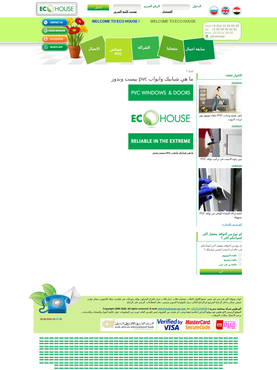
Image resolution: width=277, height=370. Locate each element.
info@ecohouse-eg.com (172, 308)
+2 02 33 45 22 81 (224, 29)
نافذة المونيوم (229, 255)
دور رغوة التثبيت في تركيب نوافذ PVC (221, 159)
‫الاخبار (238, 75)
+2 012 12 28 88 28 (225, 26)
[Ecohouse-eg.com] (56, 8)
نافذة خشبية (230, 259)
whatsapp (217, 36)
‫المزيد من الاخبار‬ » (232, 224)
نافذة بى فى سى (228, 264)
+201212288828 (199, 308)
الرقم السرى (152, 6)
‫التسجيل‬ (167, 11)
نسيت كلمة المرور (125, 11)
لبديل (190, 71)
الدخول (196, 6)
